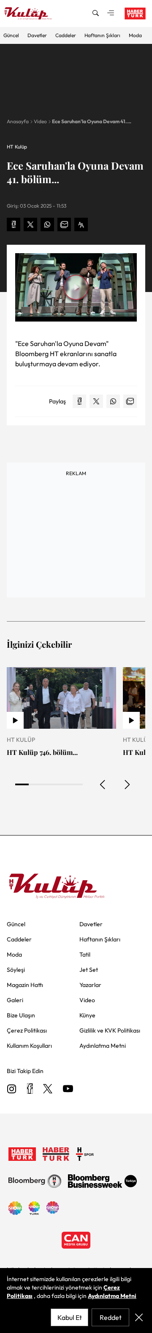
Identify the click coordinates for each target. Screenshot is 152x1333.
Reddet (111, 1317)
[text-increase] (81, 224)
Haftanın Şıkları (102, 35)
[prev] (103, 784)
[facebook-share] (13, 224)
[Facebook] (30, 1089)
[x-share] (30, 224)
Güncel (11, 35)
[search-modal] (95, 13)
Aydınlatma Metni (112, 1296)
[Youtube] (68, 1089)
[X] (48, 1089)
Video (40, 121)
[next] (127, 784)
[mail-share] (64, 224)
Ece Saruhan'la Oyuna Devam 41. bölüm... (89, 121)
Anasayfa (18, 121)
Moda (135, 35)
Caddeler (65, 35)
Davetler (37, 35)
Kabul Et (69, 1317)
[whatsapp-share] (47, 224)
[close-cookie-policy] (139, 1317)
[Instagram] (12, 1089)
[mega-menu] (110, 13)
